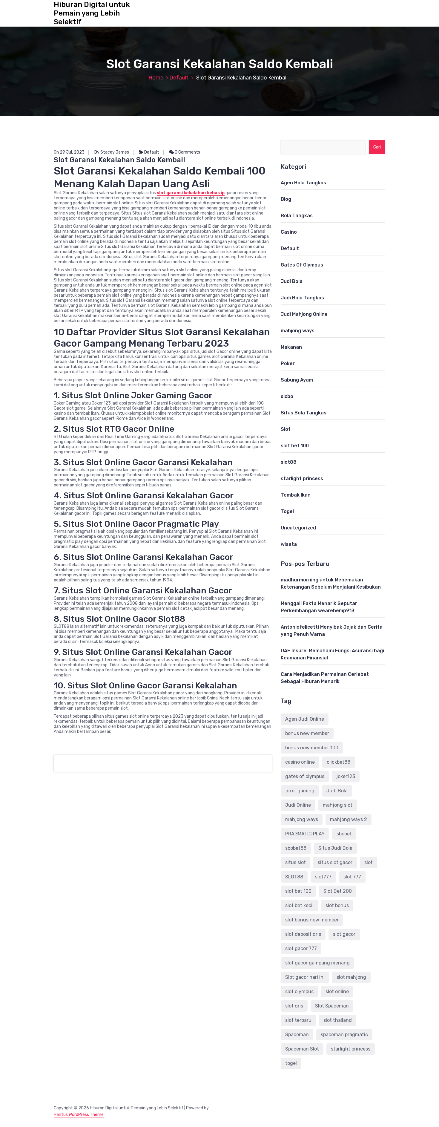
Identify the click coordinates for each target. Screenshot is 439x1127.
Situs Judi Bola (335, 848)
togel (291, 1063)
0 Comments (187, 152)
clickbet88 (338, 762)
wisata (289, 544)
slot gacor (344, 934)
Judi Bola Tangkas (302, 298)
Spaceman (297, 1034)
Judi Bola (292, 281)
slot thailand (337, 1020)
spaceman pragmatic (344, 1034)
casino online (300, 762)
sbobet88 (295, 848)
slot (368, 862)
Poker (288, 363)
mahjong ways (297, 330)
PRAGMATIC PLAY (305, 834)
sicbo (287, 396)
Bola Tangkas (297, 215)
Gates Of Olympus (302, 265)
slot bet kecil (299, 905)
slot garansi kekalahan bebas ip (191, 192)
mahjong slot (337, 805)
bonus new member (307, 733)
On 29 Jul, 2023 (69, 152)
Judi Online (298, 805)
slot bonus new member (312, 920)
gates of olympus (304, 776)
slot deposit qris (303, 934)
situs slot (295, 862)
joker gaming (299, 791)
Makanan (291, 347)
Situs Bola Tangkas (303, 413)
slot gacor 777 (301, 948)
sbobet (344, 834)
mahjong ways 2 (348, 819)
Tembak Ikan (296, 495)
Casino (289, 232)
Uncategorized (298, 528)
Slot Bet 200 (337, 891)
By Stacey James (111, 152)
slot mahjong (351, 977)
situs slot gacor (335, 862)
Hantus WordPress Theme (79, 1114)
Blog (286, 199)
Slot (286, 429)
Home (155, 77)
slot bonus (337, 905)
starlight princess (302, 478)
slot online (337, 991)
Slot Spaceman (332, 1006)
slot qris (294, 1006)
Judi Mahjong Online (304, 314)
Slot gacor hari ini (305, 977)
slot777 (323, 877)
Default (178, 77)
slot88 (289, 462)
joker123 (345, 776)
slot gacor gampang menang (317, 963)
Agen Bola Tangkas (303, 183)
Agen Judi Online (304, 719)
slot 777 (352, 877)
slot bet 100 (295, 445)
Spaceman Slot (302, 1049)
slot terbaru (298, 1020)
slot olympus (299, 991)
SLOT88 (294, 877)
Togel (287, 511)
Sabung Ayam (297, 380)
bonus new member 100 (311, 748)
